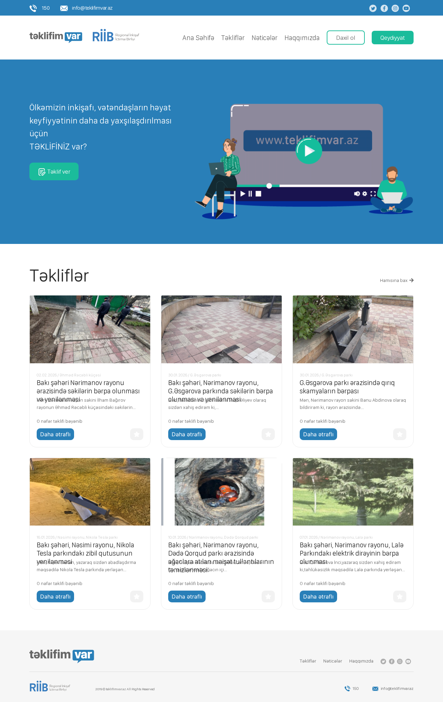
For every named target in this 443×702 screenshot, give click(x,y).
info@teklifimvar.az (91, 7)
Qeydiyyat (392, 37)
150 (45, 7)
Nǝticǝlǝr (265, 38)
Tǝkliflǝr (233, 38)
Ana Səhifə (198, 38)
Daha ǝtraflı (55, 434)
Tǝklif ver (58, 171)
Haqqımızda (302, 38)
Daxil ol (345, 37)
